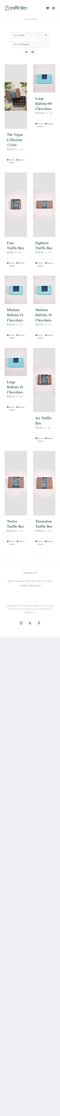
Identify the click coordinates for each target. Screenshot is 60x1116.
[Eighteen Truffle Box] (44, 204)
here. (10, 609)
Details (22, 160)
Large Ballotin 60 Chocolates (43, 103)
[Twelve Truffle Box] (16, 483)
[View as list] (33, 52)
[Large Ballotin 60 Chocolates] (44, 78)
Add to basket (12, 161)
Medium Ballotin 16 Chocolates (43, 314)
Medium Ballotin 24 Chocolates (15, 314)
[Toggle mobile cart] (47, 8)
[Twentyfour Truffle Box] (44, 483)
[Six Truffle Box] (44, 380)
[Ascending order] (46, 35)
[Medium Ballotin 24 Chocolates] (16, 290)
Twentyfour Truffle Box (43, 524)
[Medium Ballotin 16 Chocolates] (44, 290)
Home (25, 19)
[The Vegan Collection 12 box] (16, 96)
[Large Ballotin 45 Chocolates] (16, 362)
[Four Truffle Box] (16, 204)
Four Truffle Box (15, 245)
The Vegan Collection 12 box (15, 139)
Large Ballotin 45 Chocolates (15, 387)
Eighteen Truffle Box (43, 245)
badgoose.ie (30, 612)
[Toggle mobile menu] (53, 8)
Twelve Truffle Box (15, 524)
